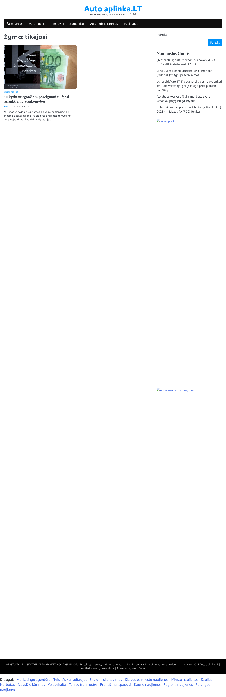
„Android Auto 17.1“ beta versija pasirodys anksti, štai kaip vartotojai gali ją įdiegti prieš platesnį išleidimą (189, 86)
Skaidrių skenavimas (106, 679)
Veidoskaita (57, 684)
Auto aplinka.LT (113, 8)
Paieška (162, 35)
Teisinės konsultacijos (70, 679)
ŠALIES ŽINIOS (11, 92)
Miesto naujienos (184, 679)
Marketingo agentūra (34, 679)
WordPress (138, 668)
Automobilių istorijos (104, 24)
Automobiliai (37, 24)
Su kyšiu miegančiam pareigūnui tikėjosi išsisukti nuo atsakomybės (36, 99)
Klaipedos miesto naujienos (146, 679)
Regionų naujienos (178, 684)
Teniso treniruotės (83, 684)
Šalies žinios (15, 24)
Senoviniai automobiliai (68, 24)
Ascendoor (107, 668)
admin (7, 106)
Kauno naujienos (147, 684)
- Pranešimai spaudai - (116, 684)
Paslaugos (131, 24)
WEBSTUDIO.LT (14, 664)
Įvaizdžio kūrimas (31, 684)
